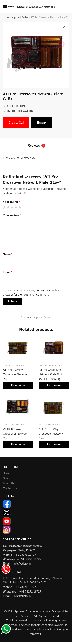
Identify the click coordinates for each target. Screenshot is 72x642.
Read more (18, 385)
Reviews (36, 145)
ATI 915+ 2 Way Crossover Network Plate (51, 433)
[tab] (36, 146)
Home (6, 17)
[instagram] (36, 530)
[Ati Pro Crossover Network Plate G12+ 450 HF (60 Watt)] (54, 348)
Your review (12, 215)
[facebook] (36, 504)
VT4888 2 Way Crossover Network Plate (15, 433)
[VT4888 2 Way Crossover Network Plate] (18, 407)
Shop (6, 478)
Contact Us (10, 488)
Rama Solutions (22, 616)
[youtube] (36, 521)
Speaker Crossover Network (36, 6)
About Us (9, 483)
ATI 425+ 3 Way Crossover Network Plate (15, 374)
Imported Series (20, 17)
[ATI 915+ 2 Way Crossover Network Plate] (54, 407)
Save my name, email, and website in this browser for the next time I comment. (31, 292)
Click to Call (16, 122)
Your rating (11, 201)
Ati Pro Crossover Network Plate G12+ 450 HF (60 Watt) (51, 374)
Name (7, 254)
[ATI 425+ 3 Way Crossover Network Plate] (18, 348)
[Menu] (5, 6)
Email (7, 272)
